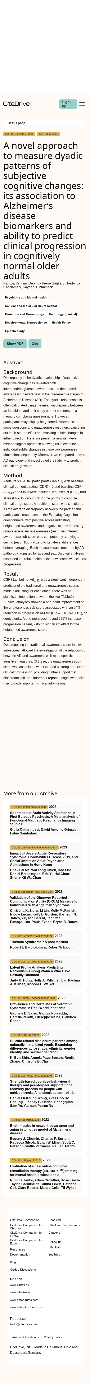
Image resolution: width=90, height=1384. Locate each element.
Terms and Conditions (24, 1337)
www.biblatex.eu (20, 1292)
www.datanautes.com (24, 1299)
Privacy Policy (53, 1337)
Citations (54, 1232)
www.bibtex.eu (19, 1284)
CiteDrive (55, 1247)
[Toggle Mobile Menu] (82, 104)
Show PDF (15, 343)
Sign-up (66, 104)
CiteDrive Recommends (64, 1225)
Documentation (20, 1254)
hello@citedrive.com (23, 1324)
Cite (35, 343)
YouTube (54, 1254)
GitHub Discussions (23, 1269)
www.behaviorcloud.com (26, 1307)
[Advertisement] (45, 46)
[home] (16, 105)
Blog (13, 1262)
